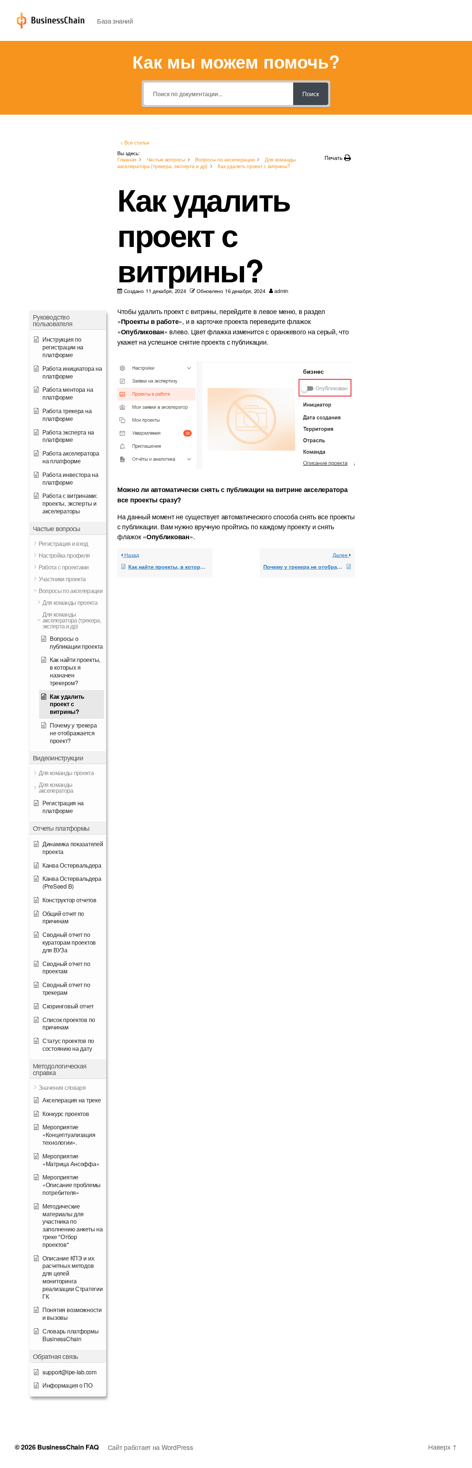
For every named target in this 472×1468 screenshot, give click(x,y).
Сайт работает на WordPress (150, 1447)
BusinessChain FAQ (67, 1447)
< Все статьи (134, 142)
